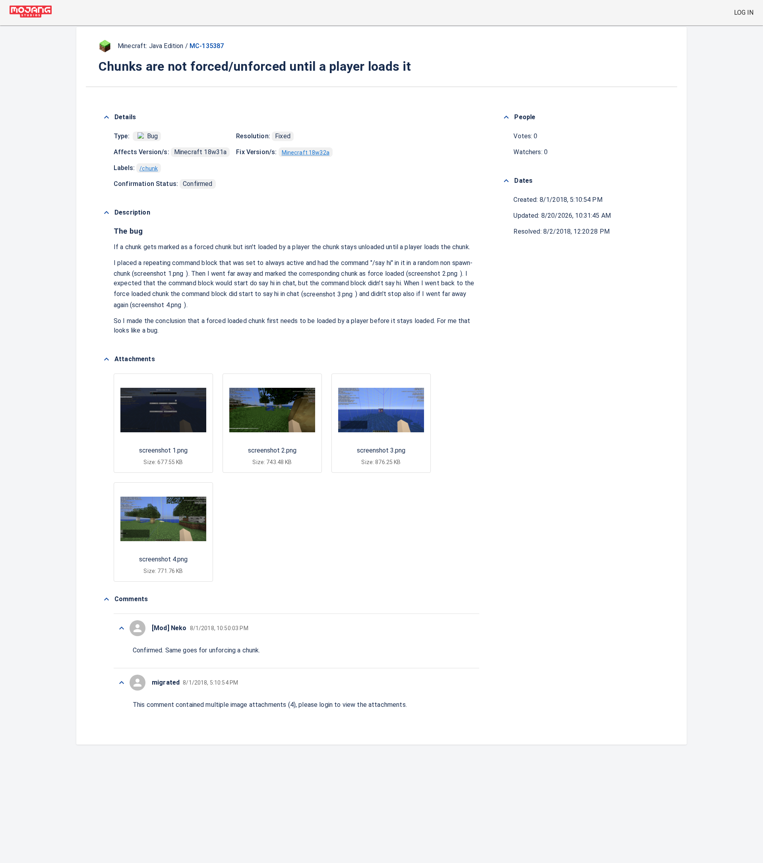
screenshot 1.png (158, 273)
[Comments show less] (106, 599)
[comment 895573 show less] (122, 683)
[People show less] (506, 117)
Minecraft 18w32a (305, 152)
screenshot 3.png (327, 294)
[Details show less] (106, 117)
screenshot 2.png (432, 273)
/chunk (148, 168)
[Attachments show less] (106, 359)
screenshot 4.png (156, 305)
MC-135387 (207, 46)
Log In (743, 12)
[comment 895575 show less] (122, 628)
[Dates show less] (506, 181)
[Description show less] (106, 213)
